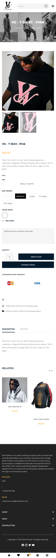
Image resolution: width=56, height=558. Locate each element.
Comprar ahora (28, 265)
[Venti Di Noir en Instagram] (26, 545)
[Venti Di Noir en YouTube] (33, 545)
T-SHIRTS (30, 184)
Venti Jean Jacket (41, 419)
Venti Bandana (14, 406)
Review (24, 329)
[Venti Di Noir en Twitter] (30, 545)
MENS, (23, 184)
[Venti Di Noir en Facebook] (23, 545)
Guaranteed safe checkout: (13, 274)
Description (8, 329)
